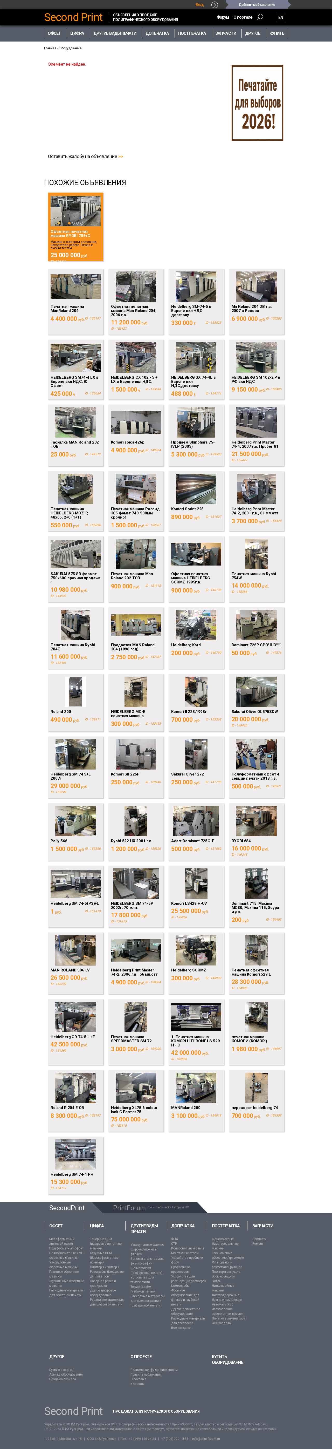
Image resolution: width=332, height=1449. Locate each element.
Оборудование (70, 48)
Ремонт (257, 1244)
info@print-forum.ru (206, 1439)
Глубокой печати (142, 1291)
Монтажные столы (185, 1253)
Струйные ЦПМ (101, 1253)
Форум (223, 17)
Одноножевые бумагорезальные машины (225, 1243)
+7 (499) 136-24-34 (142, 1439)
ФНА (174, 1239)
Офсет (56, 1225)
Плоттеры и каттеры (104, 1267)
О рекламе (138, 1379)
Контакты (137, 1384)
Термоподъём (140, 1287)
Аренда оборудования (66, 1374)
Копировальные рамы (187, 1248)
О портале (242, 17)
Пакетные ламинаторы (229, 1318)
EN (280, 17)
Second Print (73, 17)
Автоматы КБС (222, 1304)
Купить (276, 33)
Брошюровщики (223, 1276)
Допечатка (183, 1225)
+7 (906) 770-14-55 (174, 1439)
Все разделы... (182, 1328)
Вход (200, 5)
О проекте (140, 1356)
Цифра (97, 1225)
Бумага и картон (61, 1370)
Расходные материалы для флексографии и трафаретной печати (147, 1300)
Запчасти (262, 1225)
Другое (56, 1356)
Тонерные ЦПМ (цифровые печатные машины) (106, 1243)
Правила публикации (146, 1374)
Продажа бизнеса (62, 1379)
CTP (174, 1244)
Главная (50, 48)
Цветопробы (180, 1286)
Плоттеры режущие (226, 1272)
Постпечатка (226, 1225)
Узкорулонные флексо (147, 1245)
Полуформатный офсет (66, 1248)
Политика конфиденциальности (154, 1370)
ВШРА (216, 1281)
